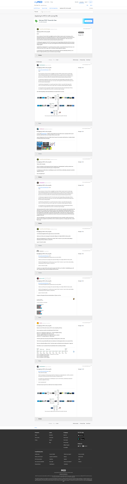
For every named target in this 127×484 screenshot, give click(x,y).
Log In (90, 1)
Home (36, 435)
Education (76, 1)
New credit (51, 461)
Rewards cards (81, 32)
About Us (65, 435)
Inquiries (65, 459)
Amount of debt (52, 454)
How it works (37, 437)
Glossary (79, 461)
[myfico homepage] (38, 2)
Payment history (38, 464)
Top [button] (36, 427)
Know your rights (81, 454)
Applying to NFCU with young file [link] (65, 8)
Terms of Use (66, 437)
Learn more (73, 476)
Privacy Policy (66, 442)
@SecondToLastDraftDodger (43, 69)
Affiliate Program (66, 444)
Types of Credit (44, 8)
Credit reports (51, 464)
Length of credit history (53, 456)
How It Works (47, 1)
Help (87, 5)
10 (81, 369)
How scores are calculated (39, 461)
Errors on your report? (67, 461)
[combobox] (67, 12)
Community (81, 1)
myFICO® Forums (43, 5)
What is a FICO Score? (39, 456)
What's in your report (67, 454)
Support (86, 1)
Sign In (91, 5)
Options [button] (91, 8)
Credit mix (51, 459)
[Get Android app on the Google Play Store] (81, 439)
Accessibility (66, 447)
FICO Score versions (38, 459)
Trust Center (66, 440)
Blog (50, 442)
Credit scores (37, 454)
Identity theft (80, 456)
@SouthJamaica (44, 133)
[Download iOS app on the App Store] (81, 435)
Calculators (66, 464)
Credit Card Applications (53, 8)
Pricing (51, 1)
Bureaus (65, 456)
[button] (91, 27)
